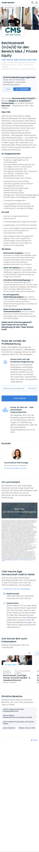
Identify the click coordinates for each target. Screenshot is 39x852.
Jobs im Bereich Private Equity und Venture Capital (18, 723)
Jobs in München (9, 728)
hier (29, 620)
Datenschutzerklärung (26, 559)
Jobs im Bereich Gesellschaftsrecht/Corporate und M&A (17, 716)
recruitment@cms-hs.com (16, 468)
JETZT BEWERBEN (21, 89)
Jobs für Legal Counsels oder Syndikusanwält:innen (13, 710)
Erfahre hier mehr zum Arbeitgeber (17, 589)
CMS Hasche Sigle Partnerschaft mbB (19, 59)
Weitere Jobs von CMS (27, 728)
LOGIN (7, 89)
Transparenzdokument (7, 560)
